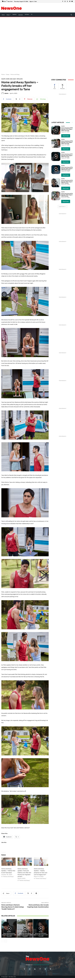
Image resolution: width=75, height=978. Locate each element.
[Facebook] (63, 1)
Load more (62, 206)
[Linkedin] (35, 969)
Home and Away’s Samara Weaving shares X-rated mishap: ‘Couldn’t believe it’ (12, 907)
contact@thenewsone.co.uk (41, 964)
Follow (62, 84)
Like (55, 84)
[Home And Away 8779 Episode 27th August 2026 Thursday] (9, 928)
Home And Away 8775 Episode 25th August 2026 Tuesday (67, 182)
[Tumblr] (45, 969)
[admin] (2, 93)
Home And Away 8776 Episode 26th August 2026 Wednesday (67, 168)
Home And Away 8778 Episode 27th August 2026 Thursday (25, 935)
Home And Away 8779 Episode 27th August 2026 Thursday (9, 935)
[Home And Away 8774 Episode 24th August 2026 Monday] (55, 195)
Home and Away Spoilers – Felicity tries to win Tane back (8, 870)
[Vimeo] (70, 1)
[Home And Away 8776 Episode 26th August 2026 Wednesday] (55, 169)
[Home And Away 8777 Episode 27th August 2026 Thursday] (41, 928)
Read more (66, 136)
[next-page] (5, 941)
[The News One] (11, 7)
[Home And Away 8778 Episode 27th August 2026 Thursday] (25, 928)
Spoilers (20, 79)
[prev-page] (2, 941)
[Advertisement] (47, 8)
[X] (67, 1)
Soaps (7, 74)
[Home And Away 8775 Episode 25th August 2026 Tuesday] (55, 182)
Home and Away (15, 74)
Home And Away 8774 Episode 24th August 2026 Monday (67, 195)
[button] (71, 15)
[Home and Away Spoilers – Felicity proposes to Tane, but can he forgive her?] (41, 862)
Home (3, 74)
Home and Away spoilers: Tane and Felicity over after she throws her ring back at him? (24, 872)
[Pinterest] (40, 969)
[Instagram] (65, 1)
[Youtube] (72, 1)
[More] (36, 893)
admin (6, 93)
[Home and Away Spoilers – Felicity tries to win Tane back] (8, 862)
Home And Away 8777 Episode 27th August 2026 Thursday (41, 935)
